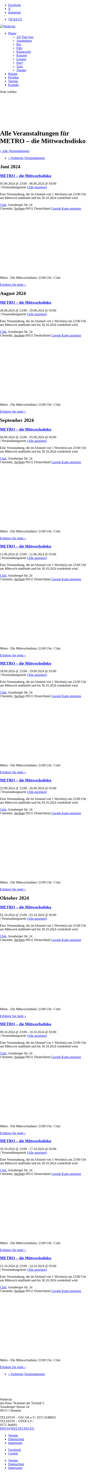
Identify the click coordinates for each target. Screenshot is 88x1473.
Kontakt (13, 85)
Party (19, 62)
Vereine (13, 81)
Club (3, 205)
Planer (12, 33)
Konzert (21, 55)
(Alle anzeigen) (37, 187)
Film (19, 48)
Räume (12, 74)
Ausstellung (24, 40)
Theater (21, 70)
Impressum (15, 1443)
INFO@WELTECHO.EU (17, 1428)
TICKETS (15, 19)
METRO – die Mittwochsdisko (25, 176)
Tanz (19, 66)
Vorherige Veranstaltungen (26, 158)
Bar (18, 44)
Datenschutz (16, 1439)
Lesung (21, 59)
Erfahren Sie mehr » (13, 284)
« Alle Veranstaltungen (14, 151)
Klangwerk (23, 51)
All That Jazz (25, 37)
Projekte (13, 77)
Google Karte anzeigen (66, 208)
